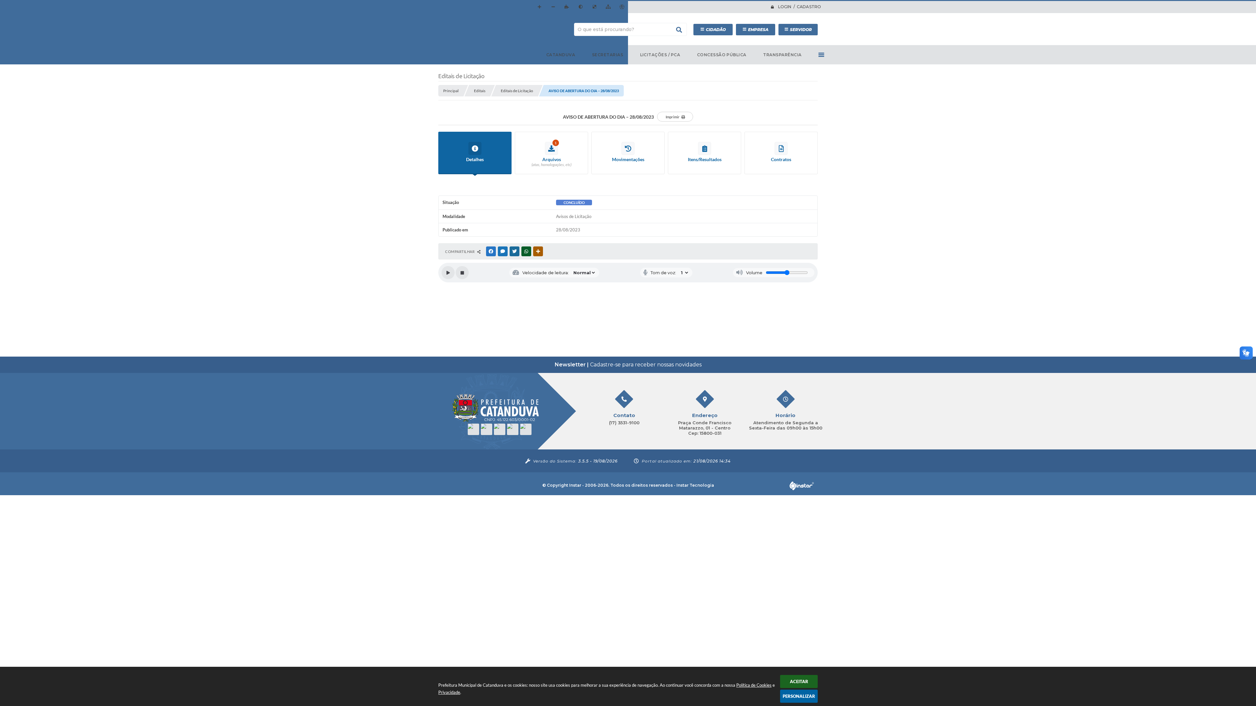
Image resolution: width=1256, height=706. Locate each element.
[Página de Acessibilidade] (622, 7)
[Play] (448, 272)
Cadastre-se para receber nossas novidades (628, 364)
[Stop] (462, 272)
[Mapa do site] (608, 7)
